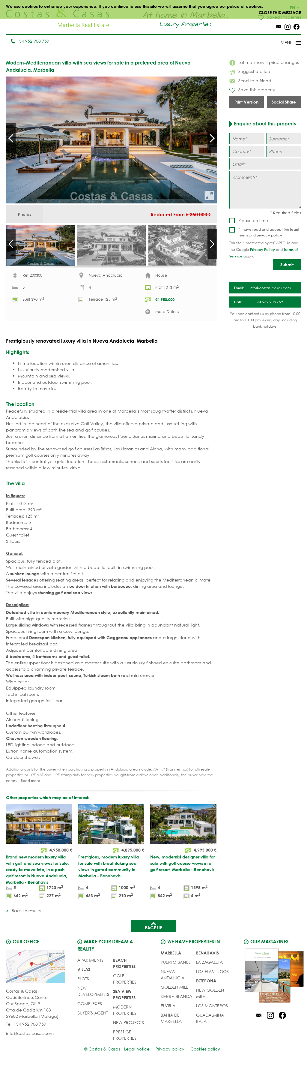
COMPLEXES (89, 1003)
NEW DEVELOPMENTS (93, 991)
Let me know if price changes (268, 62)
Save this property (256, 89)
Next (212, 138)
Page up (153, 927)
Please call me (253, 220)
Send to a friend (254, 80)
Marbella (171, 952)
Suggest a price (254, 71)
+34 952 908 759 (33, 41)
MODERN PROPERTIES (124, 1010)
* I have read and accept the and (268, 232)
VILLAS (83, 969)
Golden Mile (174, 987)
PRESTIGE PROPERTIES (124, 1035)
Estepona (206, 980)
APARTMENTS (90, 960)
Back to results (25, 910)
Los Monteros (212, 1005)
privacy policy (269, 235)
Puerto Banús (176, 962)
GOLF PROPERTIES (124, 979)
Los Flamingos (212, 971)
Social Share (284, 101)
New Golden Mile (210, 993)
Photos (24, 214)
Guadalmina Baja (210, 1018)
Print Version (246, 101)
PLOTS (83, 978)
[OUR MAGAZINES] (270, 976)
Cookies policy (205, 1049)
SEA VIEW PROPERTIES (124, 994)
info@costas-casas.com (30, 1033)
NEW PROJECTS (128, 1022)
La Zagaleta (209, 962)
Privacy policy (170, 1049)
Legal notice (137, 1049)
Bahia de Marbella (171, 1018)
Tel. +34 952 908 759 (26, 1024)
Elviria (168, 1005)
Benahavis (207, 952)
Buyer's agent (92, 1013)
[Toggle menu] (283, 43)
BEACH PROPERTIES (124, 963)
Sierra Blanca (176, 996)
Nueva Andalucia (172, 975)
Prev (11, 138)
